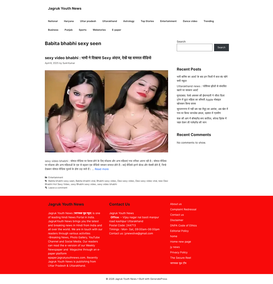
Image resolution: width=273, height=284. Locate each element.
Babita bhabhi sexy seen (61, 180)
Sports (82, 29)
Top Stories (147, 21)
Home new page (180, 241)
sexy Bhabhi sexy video (83, 184)
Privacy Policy (179, 252)
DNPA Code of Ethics (183, 225)
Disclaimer (176, 220)
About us (176, 204)
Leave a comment (57, 187)
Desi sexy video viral (146, 180)
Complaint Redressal (183, 209)
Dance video (190, 21)
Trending (209, 21)
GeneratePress (158, 278)
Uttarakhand (109, 21)
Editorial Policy (179, 230)
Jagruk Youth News (64, 8)
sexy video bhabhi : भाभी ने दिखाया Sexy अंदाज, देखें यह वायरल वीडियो (98, 58)
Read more (102, 169)
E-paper (116, 29)
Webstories (99, 29)
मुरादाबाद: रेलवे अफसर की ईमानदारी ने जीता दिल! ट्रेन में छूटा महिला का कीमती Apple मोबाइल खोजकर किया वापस (201, 99)
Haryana (69, 21)
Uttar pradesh (88, 21)
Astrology (128, 21)
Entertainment (168, 21)
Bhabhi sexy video (106, 180)
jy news (175, 247)
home (173, 236)
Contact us (177, 214)
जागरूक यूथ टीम (178, 263)
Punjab (69, 29)
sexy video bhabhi (107, 184)
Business (53, 29)
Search (181, 41)
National (53, 21)
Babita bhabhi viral (85, 180)
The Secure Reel (180, 257)
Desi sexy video (125, 180)
